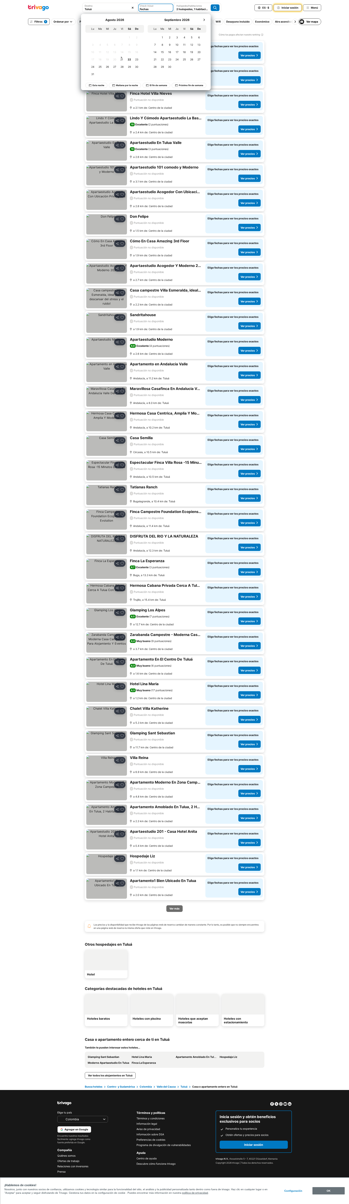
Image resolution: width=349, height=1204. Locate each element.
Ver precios (248, 55)
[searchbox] (110, 9)
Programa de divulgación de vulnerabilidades (163, 1145)
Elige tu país (64, 1112)
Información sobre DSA (150, 1134)
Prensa (61, 1171)
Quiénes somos (66, 1155)
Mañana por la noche (127, 85)
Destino (89, 5)
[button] (110, 8)
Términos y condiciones (150, 1118)
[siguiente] (204, 20)
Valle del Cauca (166, 1086)
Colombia (146, 1086)
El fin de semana (158, 85)
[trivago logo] (38, 8)
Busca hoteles (93, 1086)
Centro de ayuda (146, 1158)
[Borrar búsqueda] (132, 7)
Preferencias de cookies (150, 1139)
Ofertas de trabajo (68, 1161)
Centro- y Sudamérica (121, 1086)
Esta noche (98, 85)
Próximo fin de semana (191, 85)
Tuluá (183, 1086)
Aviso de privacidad (148, 1129)
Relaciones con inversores (72, 1166)
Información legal (146, 1123)
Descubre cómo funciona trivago (156, 1163)
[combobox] (109, 7)
